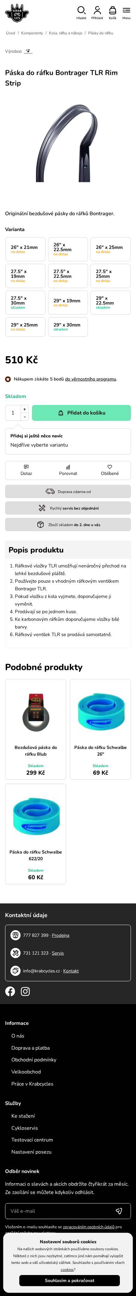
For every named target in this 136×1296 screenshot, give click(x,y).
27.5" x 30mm (19, 302)
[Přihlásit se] (119, 1211)
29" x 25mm (24, 327)
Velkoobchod (26, 1071)
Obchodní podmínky (33, 1059)
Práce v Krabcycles (32, 1083)
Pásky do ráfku (100, 33)
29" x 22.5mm (105, 302)
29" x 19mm (66, 303)
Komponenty (32, 33)
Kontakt (71, 971)
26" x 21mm (24, 249)
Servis (58, 953)
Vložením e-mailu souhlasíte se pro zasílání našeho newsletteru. (63, 1230)
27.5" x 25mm (104, 275)
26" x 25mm (109, 249)
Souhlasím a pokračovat (69, 1281)
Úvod (10, 33)
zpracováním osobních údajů (88, 1227)
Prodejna (60, 935)
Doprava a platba (30, 1048)
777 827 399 (35, 935)
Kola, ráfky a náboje (65, 33)
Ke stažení (23, 1116)
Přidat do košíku (86, 412)
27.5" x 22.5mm (62, 275)
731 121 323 (35, 953)
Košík (112, 18)
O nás (17, 1035)
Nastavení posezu (31, 1152)
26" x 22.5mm (62, 249)
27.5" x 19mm (19, 275)
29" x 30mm (66, 327)
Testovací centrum (32, 1139)
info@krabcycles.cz (41, 971)
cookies (67, 1269)
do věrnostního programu (90, 379)
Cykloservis (24, 1128)
